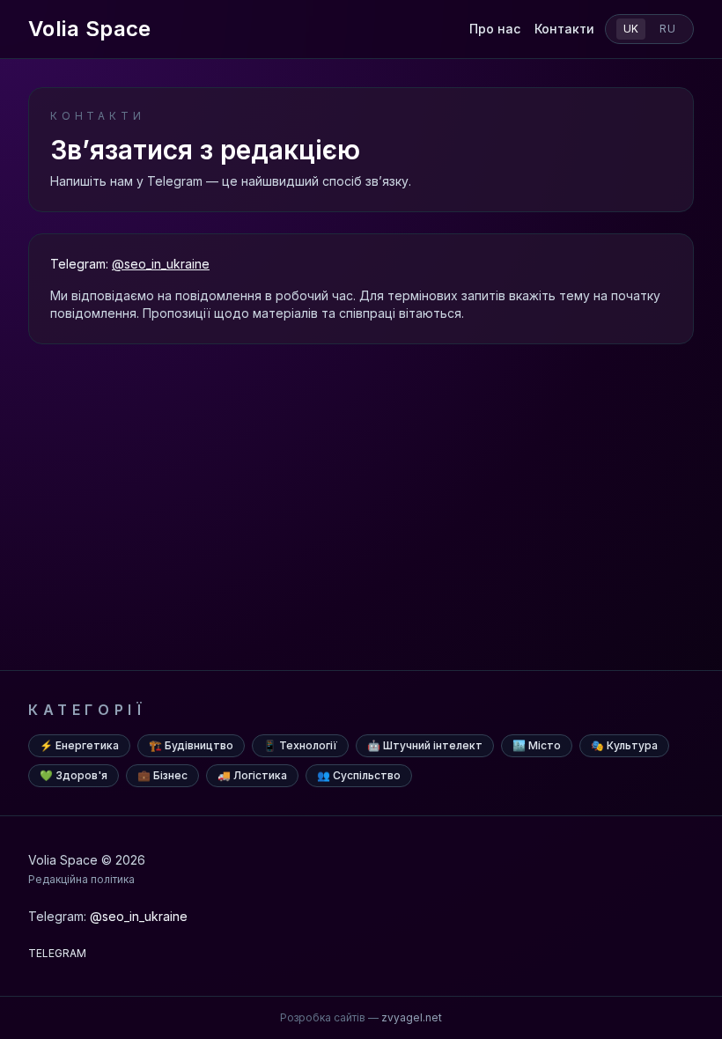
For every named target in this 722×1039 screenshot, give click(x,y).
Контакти (564, 28)
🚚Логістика (252, 775)
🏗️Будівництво (191, 745)
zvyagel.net (411, 1017)
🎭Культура (624, 745)
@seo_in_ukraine (161, 263)
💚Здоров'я (73, 775)
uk (631, 28)
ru (667, 28)
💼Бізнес (162, 775)
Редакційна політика (81, 879)
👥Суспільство (359, 775)
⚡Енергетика (79, 745)
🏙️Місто (536, 745)
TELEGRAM (57, 953)
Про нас (494, 28)
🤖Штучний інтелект (425, 745)
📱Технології (300, 745)
